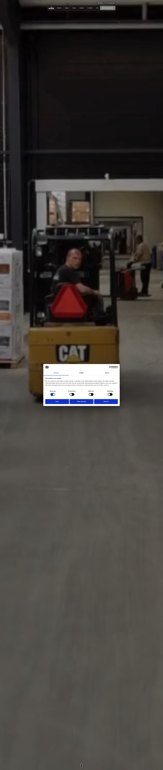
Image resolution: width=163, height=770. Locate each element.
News (74, 8)
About (67, 8)
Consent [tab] (56, 373)
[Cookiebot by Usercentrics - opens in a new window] (110, 367)
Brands (59, 8)
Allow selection (81, 401)
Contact (90, 8)
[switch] (72, 394)
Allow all (105, 401)
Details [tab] (81, 373)
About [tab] (107, 373)
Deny (57, 401)
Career (82, 8)
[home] (51, 8)
